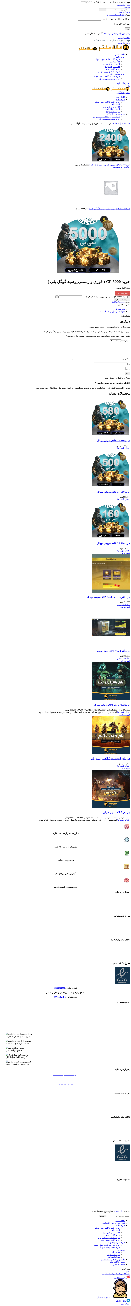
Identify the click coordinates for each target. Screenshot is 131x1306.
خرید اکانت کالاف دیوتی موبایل (107, 59)
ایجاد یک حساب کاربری (116, 15)
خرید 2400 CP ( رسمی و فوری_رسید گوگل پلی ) (109, 165)
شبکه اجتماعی (113, 1257)
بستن (127, 1271)
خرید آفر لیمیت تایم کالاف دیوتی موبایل (110, 758)
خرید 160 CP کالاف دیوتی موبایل (113, 543)
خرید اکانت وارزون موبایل (109, 71)
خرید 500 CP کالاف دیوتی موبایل (113, 492)
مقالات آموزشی (123, 38)
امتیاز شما (125, 340)
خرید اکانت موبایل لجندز (65, 1021)
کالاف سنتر (118, 1211)
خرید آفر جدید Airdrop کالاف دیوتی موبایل (108, 597)
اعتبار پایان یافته (122, 293)
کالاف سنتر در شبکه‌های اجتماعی (65, 958)
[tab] (63, 309)
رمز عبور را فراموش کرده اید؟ (117, 33)
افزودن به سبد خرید (122, 299)
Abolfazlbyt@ (60, 997)
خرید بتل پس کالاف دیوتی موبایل (65, 1007)
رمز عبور (122, 24)
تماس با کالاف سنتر (65, 945)
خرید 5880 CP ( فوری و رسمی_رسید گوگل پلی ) (109, 208)
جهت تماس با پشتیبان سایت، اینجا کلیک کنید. (111, 40)
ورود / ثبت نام (119, 1264)
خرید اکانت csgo (113, 69)
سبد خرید (65, 911)
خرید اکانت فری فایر (65, 1030)
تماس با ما (115, 1252)
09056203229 (59, 988)
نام (129, 364)
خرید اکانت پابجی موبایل (65, 1025)
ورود (127, 29)
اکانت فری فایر (111, 64)
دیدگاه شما (124, 359)
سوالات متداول (113, 1255)
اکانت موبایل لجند (112, 67)
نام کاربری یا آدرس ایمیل (116, 19)
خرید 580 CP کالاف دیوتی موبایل (113, 440)
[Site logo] (113, 50)
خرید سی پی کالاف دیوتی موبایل (106, 76)
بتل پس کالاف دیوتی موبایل (116, 812)
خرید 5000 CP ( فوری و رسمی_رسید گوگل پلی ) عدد (105, 297)
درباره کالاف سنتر (65, 949)
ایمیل (128, 368)
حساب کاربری (65, 934)
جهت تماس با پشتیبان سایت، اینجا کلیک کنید (111, 2)
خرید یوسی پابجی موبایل (109, 79)
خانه (128, 123)
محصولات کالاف (119, 123)
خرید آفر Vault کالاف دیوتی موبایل (112, 651)
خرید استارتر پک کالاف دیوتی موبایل (112, 704)
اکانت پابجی (115, 62)
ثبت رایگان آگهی (123, 83)
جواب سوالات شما (65, 926)
